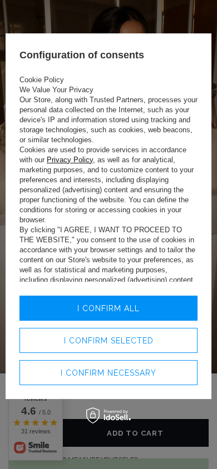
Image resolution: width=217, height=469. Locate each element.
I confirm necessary (108, 372)
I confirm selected (109, 340)
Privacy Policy (70, 160)
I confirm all (108, 308)
